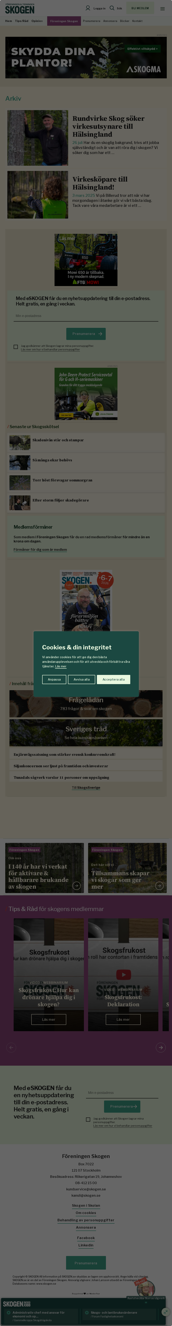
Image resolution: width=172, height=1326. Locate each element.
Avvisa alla (82, 679)
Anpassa (54, 679)
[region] (86, 663)
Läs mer (60, 666)
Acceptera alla (114, 679)
